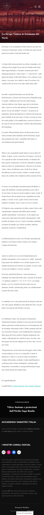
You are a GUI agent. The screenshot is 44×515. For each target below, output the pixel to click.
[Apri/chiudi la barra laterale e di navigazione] (40, 6)
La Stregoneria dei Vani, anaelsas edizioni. (26, 386)
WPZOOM (30, 511)
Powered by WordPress (22, 507)
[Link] (19, 452)
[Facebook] (14, 452)
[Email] (4, 452)
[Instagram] (9, 452)
